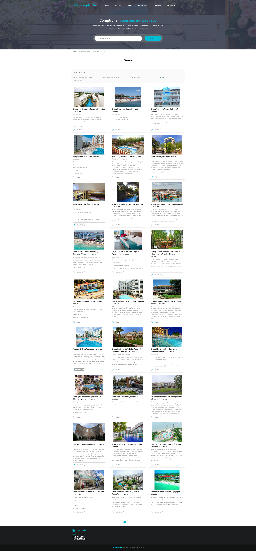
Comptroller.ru (117, 547)
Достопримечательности (110, 77)
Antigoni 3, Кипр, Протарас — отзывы (89, 349)
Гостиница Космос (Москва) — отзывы (89, 444)
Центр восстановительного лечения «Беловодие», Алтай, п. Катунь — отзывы (167, 252)
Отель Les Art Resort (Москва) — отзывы (128, 396)
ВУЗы (130, 5)
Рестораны (157, 5)
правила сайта (78, 537)
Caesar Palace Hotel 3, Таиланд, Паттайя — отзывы (128, 301)
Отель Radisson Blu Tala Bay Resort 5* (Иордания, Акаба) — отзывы (128, 349)
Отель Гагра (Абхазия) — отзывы (167, 156)
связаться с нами (79, 539)
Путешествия (79, 72)
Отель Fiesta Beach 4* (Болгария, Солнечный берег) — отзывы (167, 349)
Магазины (118, 5)
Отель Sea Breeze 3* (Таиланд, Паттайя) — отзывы (89, 109)
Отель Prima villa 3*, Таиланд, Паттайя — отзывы (128, 444)
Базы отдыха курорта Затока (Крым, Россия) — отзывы (128, 156)
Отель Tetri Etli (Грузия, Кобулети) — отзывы (167, 109)
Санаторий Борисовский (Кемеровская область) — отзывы (167, 396)
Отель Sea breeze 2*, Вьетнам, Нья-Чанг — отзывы (128, 204)
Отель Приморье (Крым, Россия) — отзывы (128, 109)
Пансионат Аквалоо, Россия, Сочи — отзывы (89, 301)
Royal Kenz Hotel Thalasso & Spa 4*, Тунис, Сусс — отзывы (128, 251)
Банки (107, 5)
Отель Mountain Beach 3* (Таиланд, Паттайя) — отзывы (128, 491)
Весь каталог (172, 5)
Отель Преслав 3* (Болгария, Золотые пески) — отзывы (167, 301)
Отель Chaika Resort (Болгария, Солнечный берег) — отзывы (89, 251)
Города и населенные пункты (82, 77)
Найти (153, 38)
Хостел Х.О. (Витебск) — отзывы (89, 204)
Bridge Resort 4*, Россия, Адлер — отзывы (89, 156)
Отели (162, 77)
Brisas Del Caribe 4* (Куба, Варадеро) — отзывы (167, 491)
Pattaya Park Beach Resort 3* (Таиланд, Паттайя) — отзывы (167, 444)
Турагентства (142, 5)
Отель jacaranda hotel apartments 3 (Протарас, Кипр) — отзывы (89, 396)
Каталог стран (136, 77)
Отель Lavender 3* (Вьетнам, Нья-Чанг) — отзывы (89, 491)
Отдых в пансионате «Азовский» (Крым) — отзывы (167, 204)
